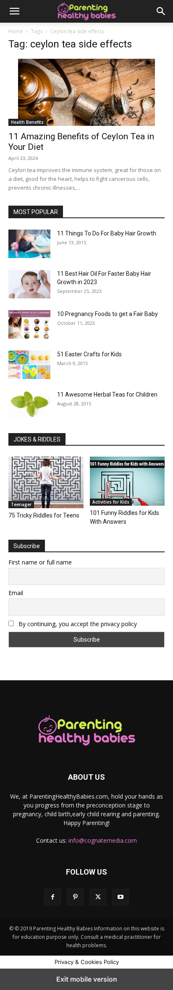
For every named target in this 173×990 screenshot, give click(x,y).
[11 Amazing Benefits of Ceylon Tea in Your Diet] (86, 92)
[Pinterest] (75, 897)
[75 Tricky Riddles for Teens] (46, 482)
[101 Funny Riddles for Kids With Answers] (127, 481)
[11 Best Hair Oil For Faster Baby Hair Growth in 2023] (29, 284)
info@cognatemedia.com (102, 840)
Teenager (21, 504)
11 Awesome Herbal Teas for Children (107, 394)
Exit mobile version (86, 979)
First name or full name (40, 562)
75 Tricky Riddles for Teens (43, 515)
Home (15, 31)
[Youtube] (120, 897)
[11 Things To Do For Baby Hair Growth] (29, 244)
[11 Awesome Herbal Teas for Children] (29, 404)
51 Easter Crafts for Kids (89, 354)
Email (15, 593)
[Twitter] (97, 897)
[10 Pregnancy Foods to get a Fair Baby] (29, 324)
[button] (14, 11)
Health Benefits (27, 122)
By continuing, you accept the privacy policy (77, 624)
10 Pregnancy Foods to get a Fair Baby (107, 314)
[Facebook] (52, 897)
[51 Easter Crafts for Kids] (29, 364)
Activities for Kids (110, 502)
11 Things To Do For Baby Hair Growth (106, 233)
